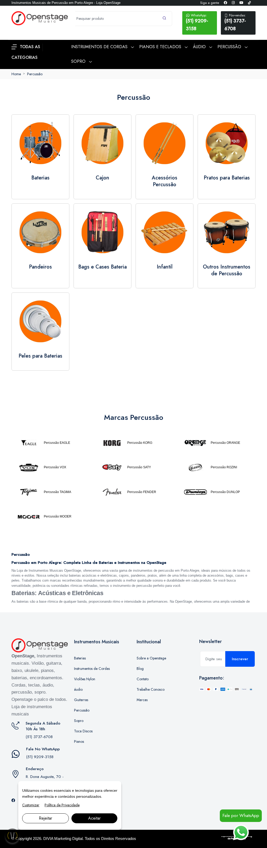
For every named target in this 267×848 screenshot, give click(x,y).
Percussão (35, 74)
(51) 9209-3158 (197, 22)
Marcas (142, 699)
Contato (143, 679)
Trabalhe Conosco (151, 689)
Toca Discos (83, 731)
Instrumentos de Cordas (92, 668)
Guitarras (81, 699)
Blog (140, 668)
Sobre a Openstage (151, 658)
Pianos (79, 741)
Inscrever (240, 659)
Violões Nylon (84, 679)
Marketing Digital (68, 838)
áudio (78, 689)
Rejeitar (45, 818)
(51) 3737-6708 (235, 22)
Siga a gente (209, 2)
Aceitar (94, 818)
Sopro (78, 720)
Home (16, 74)
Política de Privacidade (62, 805)
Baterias (80, 658)
